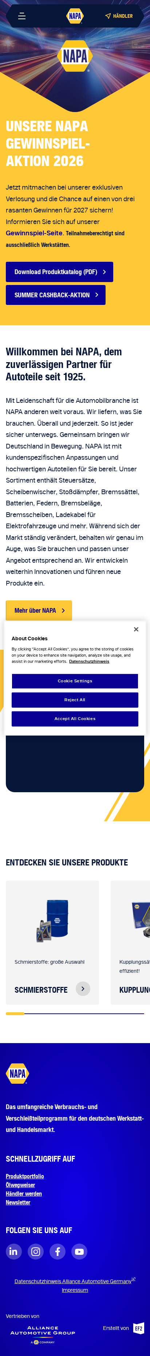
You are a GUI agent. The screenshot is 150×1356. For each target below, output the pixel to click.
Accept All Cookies (75, 718)
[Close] (136, 629)
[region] (75, 678)
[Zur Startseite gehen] (75, 16)
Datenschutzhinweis (89, 660)
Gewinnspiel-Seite (34, 233)
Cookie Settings (75, 680)
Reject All (75, 699)
